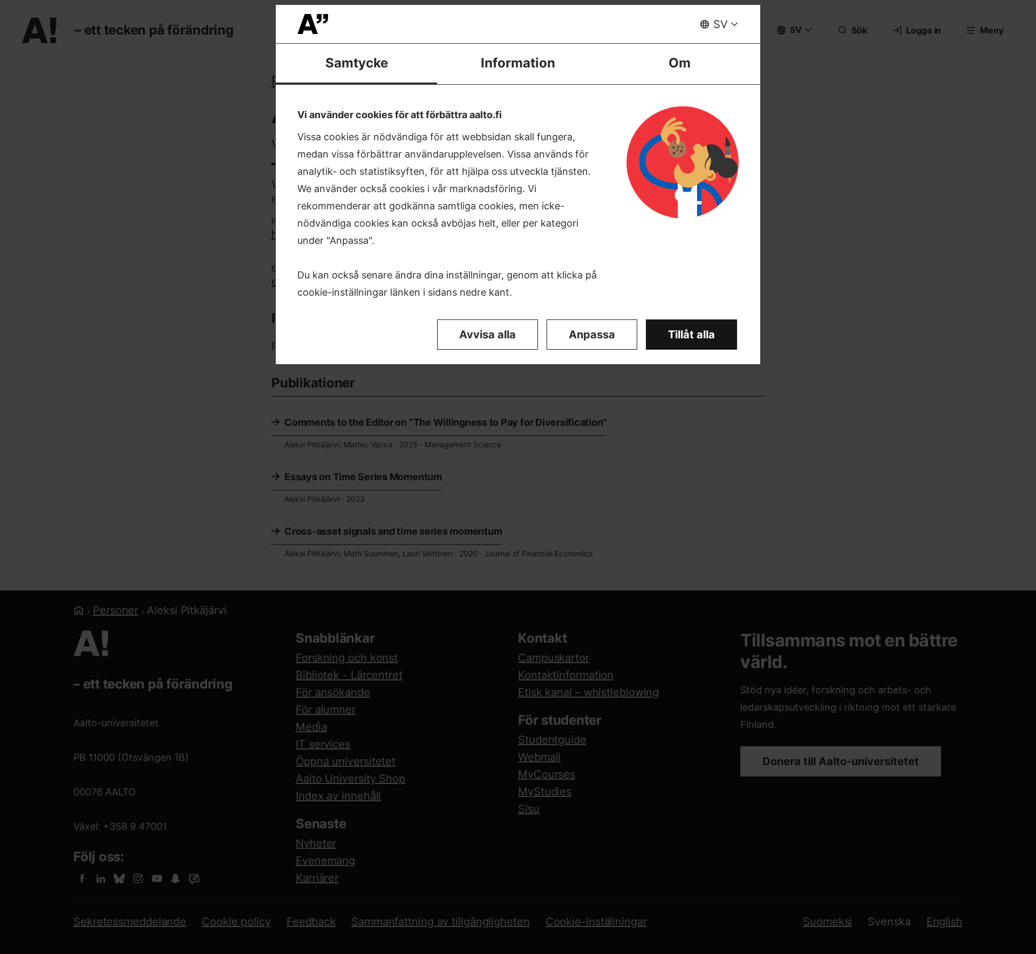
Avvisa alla (487, 334)
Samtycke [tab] (356, 63)
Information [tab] (518, 63)
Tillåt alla (691, 334)
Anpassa (592, 334)
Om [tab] (680, 63)
